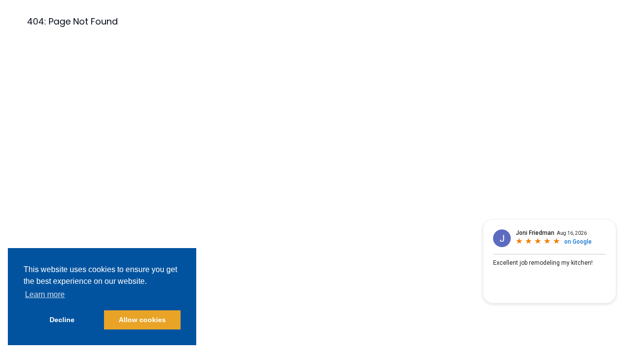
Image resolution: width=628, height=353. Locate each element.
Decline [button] (62, 320)
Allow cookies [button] (142, 320)
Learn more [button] (45, 294)
